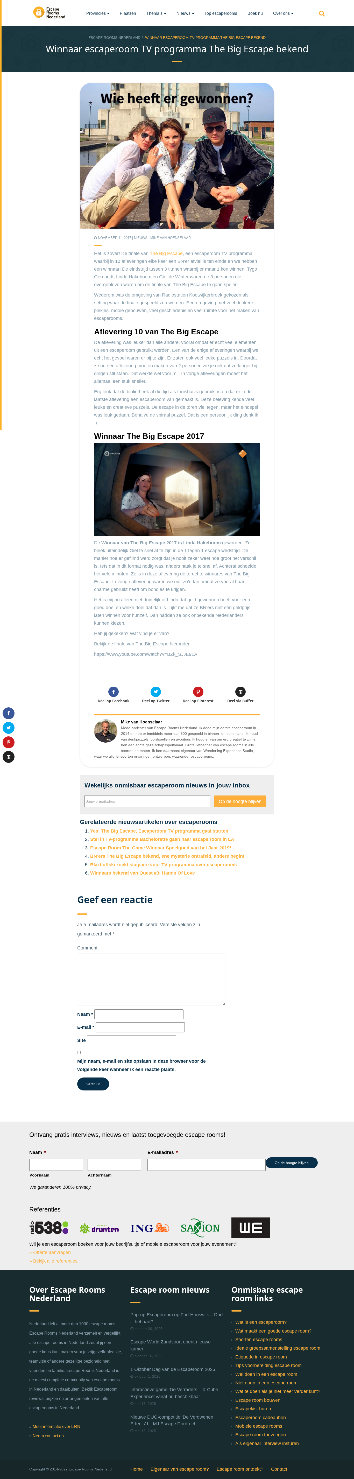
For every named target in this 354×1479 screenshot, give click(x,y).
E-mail (85, 1027)
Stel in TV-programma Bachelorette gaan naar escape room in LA (162, 839)
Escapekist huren (253, 1408)
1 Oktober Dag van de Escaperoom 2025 (172, 1369)
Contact (279, 1469)
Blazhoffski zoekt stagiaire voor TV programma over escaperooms (163, 864)
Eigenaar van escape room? (180, 1469)
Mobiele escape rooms (258, 1426)
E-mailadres (162, 1152)
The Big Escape (166, 253)
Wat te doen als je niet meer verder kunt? (277, 1391)
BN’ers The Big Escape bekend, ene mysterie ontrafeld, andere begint (167, 856)
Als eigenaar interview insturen (267, 1443)
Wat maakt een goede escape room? (273, 1331)
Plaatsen (128, 13)
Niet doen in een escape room (266, 1382)
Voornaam (39, 1175)
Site (81, 1040)
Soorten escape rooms (258, 1339)
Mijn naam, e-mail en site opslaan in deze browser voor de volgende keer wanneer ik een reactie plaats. (141, 1065)
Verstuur (93, 1084)
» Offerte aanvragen (50, 1252)
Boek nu (255, 13)
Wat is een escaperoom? (261, 1322)
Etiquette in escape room (261, 1357)
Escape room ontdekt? (240, 1469)
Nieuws (184, 13)
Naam (85, 1014)
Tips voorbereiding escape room (268, 1365)
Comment (87, 947)
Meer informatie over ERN (56, 1426)
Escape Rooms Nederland (114, 38)
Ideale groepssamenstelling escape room (277, 1348)
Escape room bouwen (257, 1400)
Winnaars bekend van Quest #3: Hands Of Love (142, 873)
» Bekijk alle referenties (53, 1261)
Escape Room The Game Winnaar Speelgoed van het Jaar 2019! (160, 847)
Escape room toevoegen (260, 1434)
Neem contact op (48, 1436)
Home (136, 1469)
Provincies (96, 13)
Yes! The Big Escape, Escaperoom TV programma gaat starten (159, 831)
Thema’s (155, 13)
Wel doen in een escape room (266, 1374)
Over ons (282, 13)
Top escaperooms (220, 13)
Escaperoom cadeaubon (260, 1417)
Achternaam (100, 1175)
